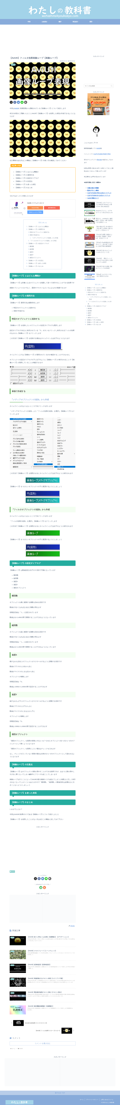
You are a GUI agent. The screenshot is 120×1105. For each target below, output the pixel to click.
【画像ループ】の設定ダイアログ (38, 243)
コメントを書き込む (43, 1043)
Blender (99, 159)
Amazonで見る (35, 207)
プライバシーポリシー (92, 1099)
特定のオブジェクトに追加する (39, 232)
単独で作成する (35, 235)
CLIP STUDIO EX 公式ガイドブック (98, 195)
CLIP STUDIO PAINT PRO (102, 154)
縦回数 (32, 249)
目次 (40, 222)
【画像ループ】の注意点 (35, 260)
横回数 (32, 246)
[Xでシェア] (11, 102)
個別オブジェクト (35, 257)
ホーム (82, 1099)
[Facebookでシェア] (14, 102)
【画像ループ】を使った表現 (37, 263)
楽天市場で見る (52, 207)
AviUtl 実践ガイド (93, 198)
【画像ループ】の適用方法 (36, 229)
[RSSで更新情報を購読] (44, 887)
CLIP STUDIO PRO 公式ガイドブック (99, 193)
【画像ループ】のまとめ (35, 266)
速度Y (31, 255)
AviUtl (16, 108)
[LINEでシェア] (22, 102)
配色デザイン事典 (93, 190)
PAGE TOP (60, 1093)
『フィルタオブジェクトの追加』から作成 (43, 240)
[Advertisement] (60, 39)
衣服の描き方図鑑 (93, 188)
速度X (31, 252)
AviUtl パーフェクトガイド (35, 203)
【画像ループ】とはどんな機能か (38, 226)
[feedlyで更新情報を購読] (40, 887)
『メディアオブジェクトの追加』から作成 (44, 238)
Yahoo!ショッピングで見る (35, 212)
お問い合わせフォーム (107, 1099)
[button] (25, 102)
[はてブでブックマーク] (18, 102)
